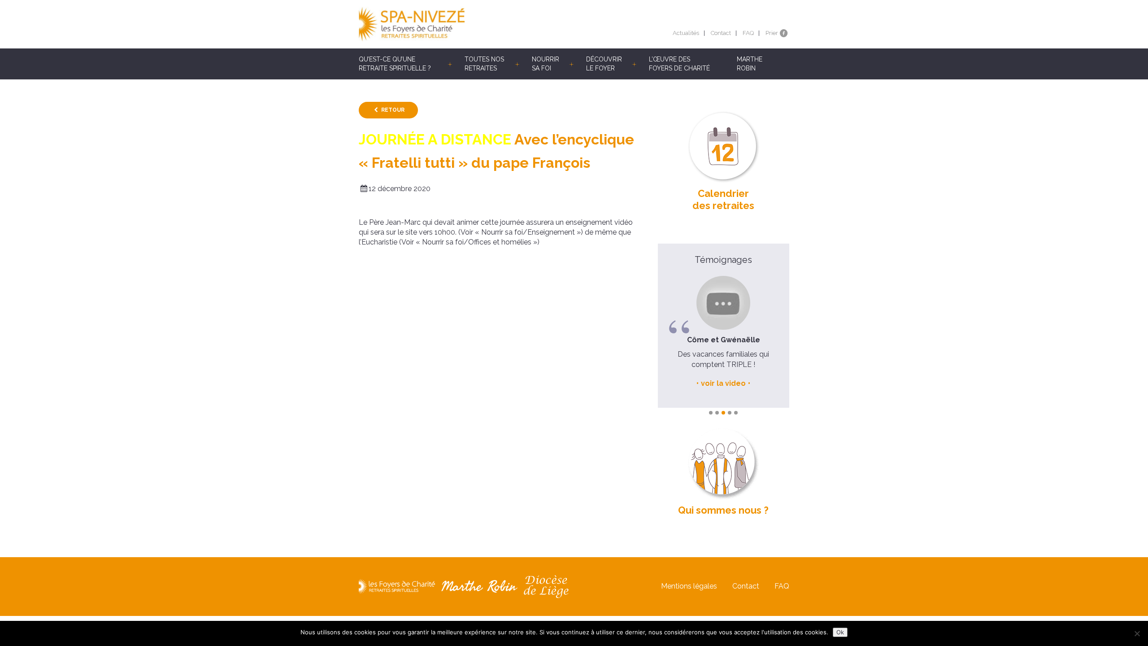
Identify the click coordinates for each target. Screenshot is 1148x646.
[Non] (1136, 633)
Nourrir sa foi (545, 64)
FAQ (748, 33)
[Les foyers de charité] (466, 24)
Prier (771, 33)
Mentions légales (689, 586)
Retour (392, 110)
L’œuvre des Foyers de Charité (679, 64)
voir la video (723, 383)
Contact (721, 33)
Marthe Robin (749, 64)
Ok (840, 632)
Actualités (686, 33)
